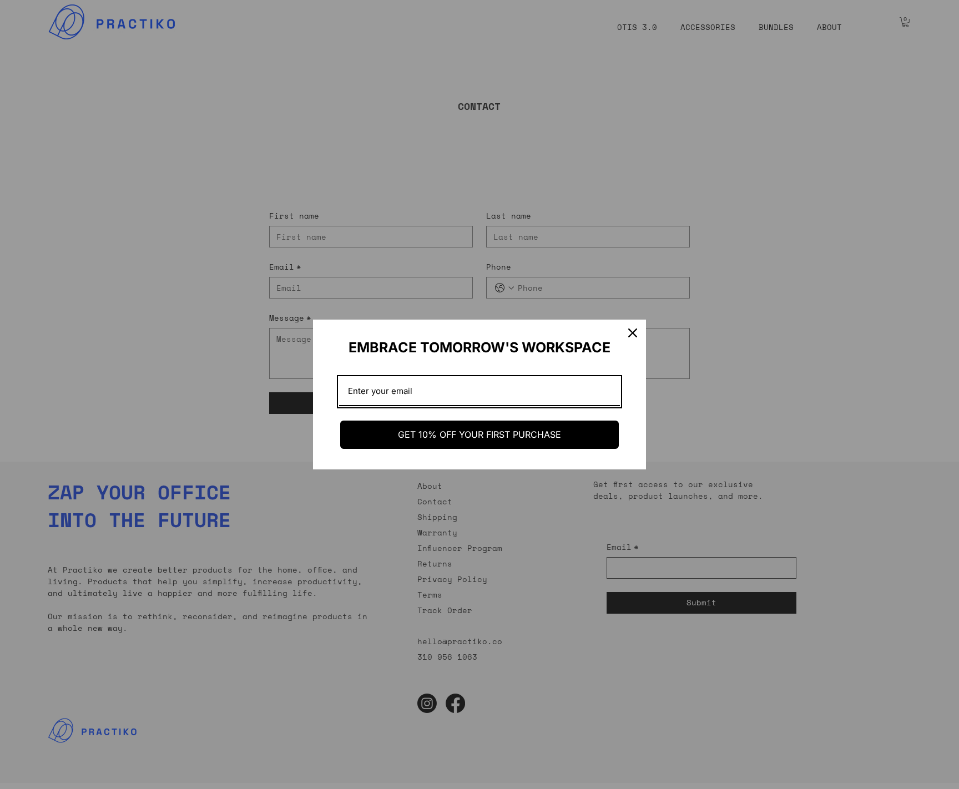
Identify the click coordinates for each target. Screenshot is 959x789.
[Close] (632, 333)
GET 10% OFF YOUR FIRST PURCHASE (479, 434)
